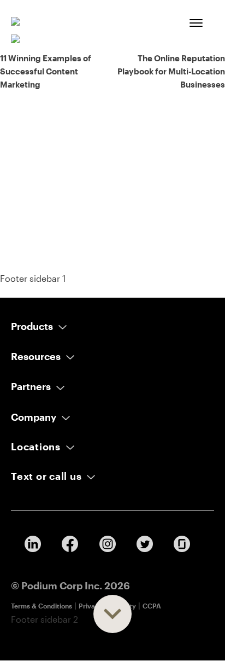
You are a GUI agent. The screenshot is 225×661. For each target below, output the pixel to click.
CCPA (152, 606)
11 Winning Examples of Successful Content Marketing (45, 71)
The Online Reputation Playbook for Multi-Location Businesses (171, 71)
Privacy (91, 606)
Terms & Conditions (41, 606)
